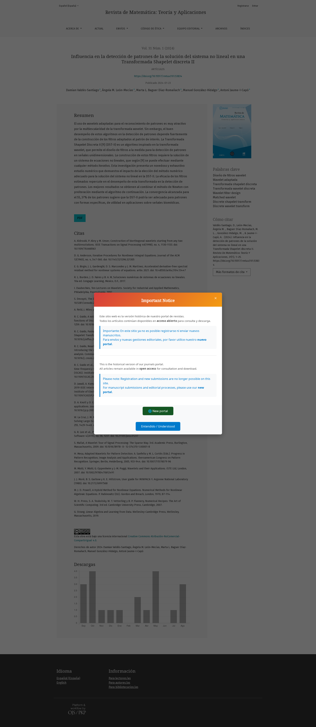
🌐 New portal (158, 411)
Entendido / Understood (158, 426)
